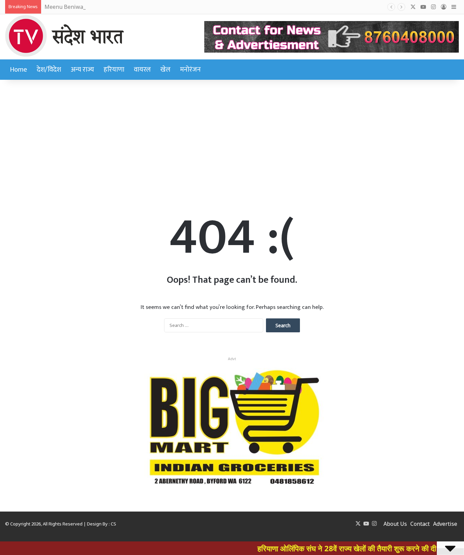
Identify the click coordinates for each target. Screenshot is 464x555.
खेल (165, 69)
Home (18, 69)
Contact (420, 524)
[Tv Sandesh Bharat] (64, 36)
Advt (232, 358)
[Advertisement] (232, 134)
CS (113, 524)
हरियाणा (114, 69)
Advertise (445, 524)
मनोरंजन (190, 69)
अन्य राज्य (82, 69)
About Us (395, 524)
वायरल (142, 69)
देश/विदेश (49, 69)
